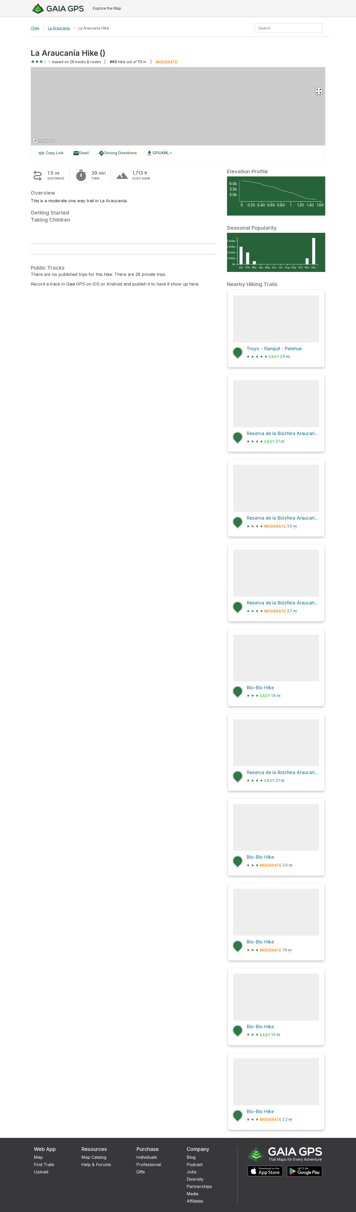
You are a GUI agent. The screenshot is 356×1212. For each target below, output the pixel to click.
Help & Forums (96, 1164)
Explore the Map (107, 8)
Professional (148, 1164)
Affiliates (195, 1201)
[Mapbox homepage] (43, 141)
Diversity (195, 1179)
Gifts (140, 1171)
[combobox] (284, 28)
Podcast (194, 1164)
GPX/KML (157, 153)
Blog (191, 1157)
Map (38, 1157)
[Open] (320, 28)
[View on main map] (319, 91)
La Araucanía (59, 28)
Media (192, 1193)
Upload (41, 1171)
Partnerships (199, 1186)
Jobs (192, 1171)
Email (81, 153)
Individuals (146, 1157)
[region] (178, 106)
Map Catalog (93, 1157)
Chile (35, 28)
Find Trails (44, 1164)
